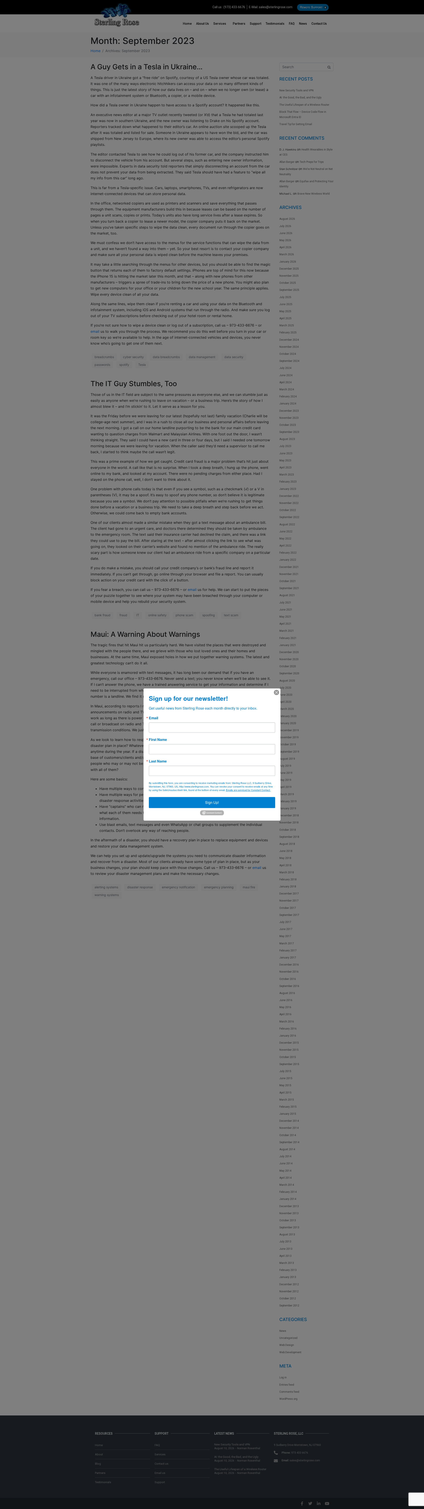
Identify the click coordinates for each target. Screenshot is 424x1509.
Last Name (158, 761)
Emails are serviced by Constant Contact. (248, 790)
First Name (158, 739)
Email (153, 718)
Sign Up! (212, 802)
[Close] (276, 692)
